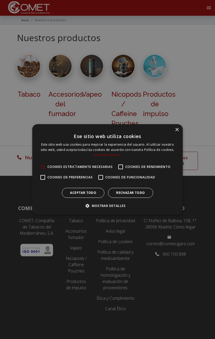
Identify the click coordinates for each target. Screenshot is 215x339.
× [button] (177, 130)
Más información (107, 155)
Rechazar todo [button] (130, 192)
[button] (107, 205)
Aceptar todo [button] (83, 192)
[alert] (107, 169)
